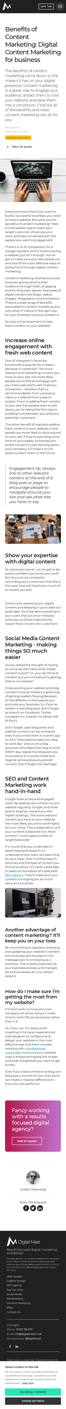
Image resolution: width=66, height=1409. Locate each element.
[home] (7, 6)
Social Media (14, 1294)
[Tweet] (33, 1208)
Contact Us (13, 1312)
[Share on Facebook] (26, 1208)
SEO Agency (14, 875)
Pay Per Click (15, 1289)
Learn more (28, 1383)
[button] (60, 6)
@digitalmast (33, 1338)
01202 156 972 (24, 1329)
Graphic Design (16, 1280)
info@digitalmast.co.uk (28, 1334)
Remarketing (15, 1298)
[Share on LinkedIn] (40, 1208)
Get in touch (27, 1141)
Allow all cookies (33, 1392)
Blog (9, 1307)
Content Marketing (18, 1303)
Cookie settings (33, 1401)
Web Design (14, 1276)
